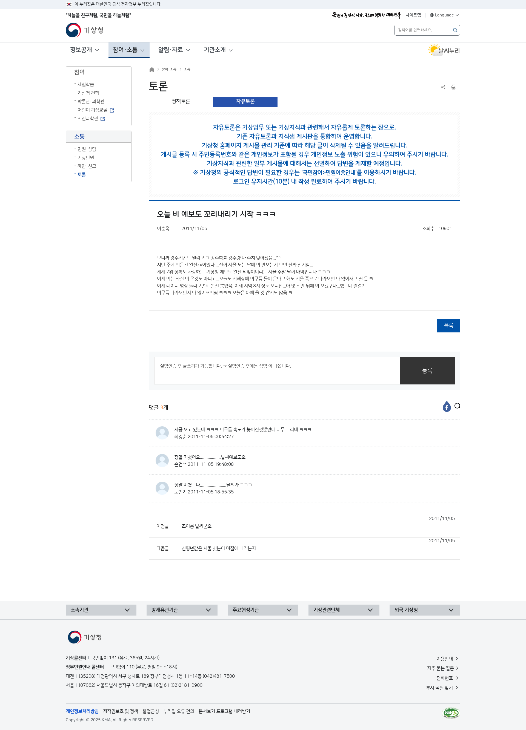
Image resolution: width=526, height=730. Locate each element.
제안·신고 (87, 166)
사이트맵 (413, 15)
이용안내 (445, 658)
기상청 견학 (88, 93)
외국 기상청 (406, 610)
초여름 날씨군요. (318, 522)
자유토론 (245, 101)
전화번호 (445, 678)
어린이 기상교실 (92, 110)
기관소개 (215, 50)
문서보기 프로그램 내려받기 (224, 711)
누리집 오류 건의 (178, 711)
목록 (448, 325)
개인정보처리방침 (82, 711)
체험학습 (86, 84)
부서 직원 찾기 (440, 687)
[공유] (443, 87)
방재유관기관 (164, 610)
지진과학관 (88, 118)
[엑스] (456, 406)
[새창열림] (443, 50)
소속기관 (79, 610)
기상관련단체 (326, 610)
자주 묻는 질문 (440, 668)
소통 (187, 69)
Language (444, 15)
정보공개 (81, 50)
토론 (82, 174)
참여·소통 (125, 50)
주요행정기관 (246, 610)
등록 (427, 370)
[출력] (453, 87)
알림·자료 (170, 50)
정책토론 (180, 101)
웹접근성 (150, 711)
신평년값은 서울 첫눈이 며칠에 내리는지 (318, 544)
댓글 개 (158, 408)
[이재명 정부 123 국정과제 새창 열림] (366, 15)
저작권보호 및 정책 (120, 711)
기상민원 (86, 157)
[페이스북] (447, 406)
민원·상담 (87, 149)
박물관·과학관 (91, 101)
